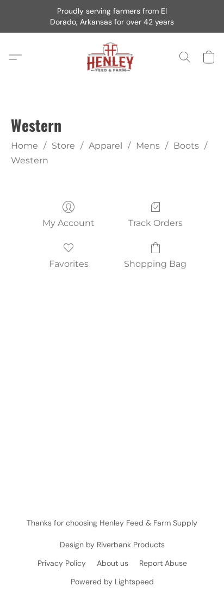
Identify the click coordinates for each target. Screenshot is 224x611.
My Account (68, 223)
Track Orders (155, 223)
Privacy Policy (62, 563)
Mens (148, 145)
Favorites (69, 264)
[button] (112, 57)
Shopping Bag (155, 264)
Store (63, 145)
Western (29, 160)
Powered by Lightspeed (112, 581)
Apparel (105, 145)
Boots (186, 145)
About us (112, 563)
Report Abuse (163, 563)
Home (24, 145)
